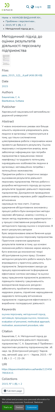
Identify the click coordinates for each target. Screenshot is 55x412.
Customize (32, 407)
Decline (19, 407)
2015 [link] (5, 86)
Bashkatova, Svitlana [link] (13, 101)
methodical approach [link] (39, 321)
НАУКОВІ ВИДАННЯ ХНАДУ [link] (27, 17)
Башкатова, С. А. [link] (11, 97)
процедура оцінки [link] (25, 318)
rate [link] (41, 325)
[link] (27, 75)
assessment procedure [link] (26, 325)
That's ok (8, 407)
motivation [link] (7, 325)
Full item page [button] (14, 391)
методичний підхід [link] (34, 314)
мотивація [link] (8, 318)
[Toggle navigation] (49, 7)
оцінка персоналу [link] (12, 314)
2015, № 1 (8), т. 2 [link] (16, 25)
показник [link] (42, 318)
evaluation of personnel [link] (14, 321)
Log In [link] (38, 7)
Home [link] (5, 17)
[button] (7, 7)
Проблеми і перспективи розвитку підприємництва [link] (21, 21)
